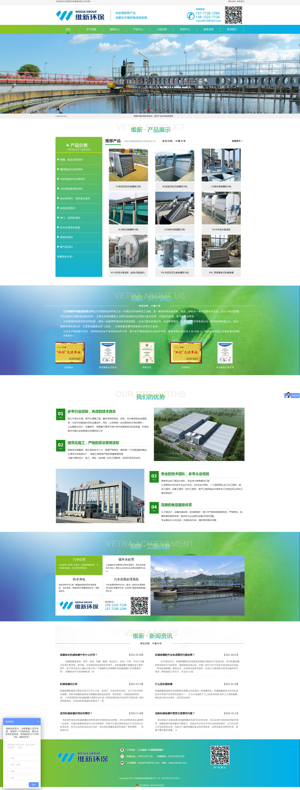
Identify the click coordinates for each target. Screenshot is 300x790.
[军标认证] (147, 363)
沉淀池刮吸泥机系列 (71, 188)
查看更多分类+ (65, 256)
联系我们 (241, 1)
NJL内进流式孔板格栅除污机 (175, 272)
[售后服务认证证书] (107, 363)
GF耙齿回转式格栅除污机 (128, 186)
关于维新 (91, 29)
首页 (67, 29)
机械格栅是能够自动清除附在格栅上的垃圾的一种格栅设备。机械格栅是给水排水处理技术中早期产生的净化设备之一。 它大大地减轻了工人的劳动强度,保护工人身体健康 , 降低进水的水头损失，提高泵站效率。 (196, 694)
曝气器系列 (66, 247)
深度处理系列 (67, 208)
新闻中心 (115, 29)
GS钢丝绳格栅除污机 (221, 186)
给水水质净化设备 (70, 227)
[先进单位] (69, 363)
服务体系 (209, 29)
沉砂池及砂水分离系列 (72, 179)
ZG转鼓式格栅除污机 (175, 229)
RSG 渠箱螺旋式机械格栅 (221, 272)
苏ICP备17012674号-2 (171, 778)
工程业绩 (162, 29)
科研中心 (185, 29)
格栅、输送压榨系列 (71, 159)
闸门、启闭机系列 (70, 218)
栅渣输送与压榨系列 (71, 169)
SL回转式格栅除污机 (128, 229)
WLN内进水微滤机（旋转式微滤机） (128, 272)
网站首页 (232, 1)
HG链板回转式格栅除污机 (174, 186)
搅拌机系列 (66, 237)
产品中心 (138, 29)
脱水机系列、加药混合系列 (75, 198)
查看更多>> (69, 335)
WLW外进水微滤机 (221, 229)
